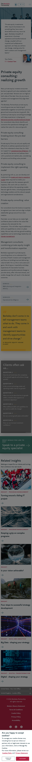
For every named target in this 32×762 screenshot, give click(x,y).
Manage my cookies (8, 759)
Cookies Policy (7, 753)
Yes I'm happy (22, 758)
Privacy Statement (22, 753)
